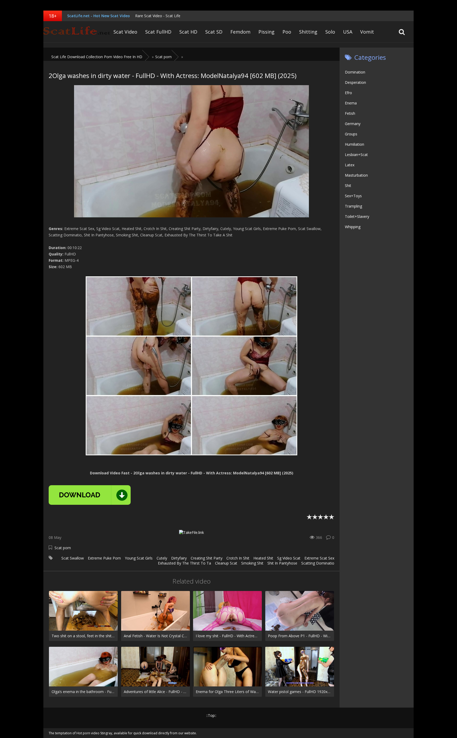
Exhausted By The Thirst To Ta (184, 563)
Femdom (240, 32)
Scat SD (213, 32)
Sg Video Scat (288, 558)
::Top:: (211, 715)
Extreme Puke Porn (104, 558)
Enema (351, 103)
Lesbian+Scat (356, 154)
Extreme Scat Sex (319, 558)
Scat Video (125, 32)
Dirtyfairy (179, 558)
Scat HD (188, 32)
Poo (286, 32)
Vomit (367, 32)
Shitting (308, 32)
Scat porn (62, 547)
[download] (90, 495)
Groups (351, 133)
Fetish (350, 113)
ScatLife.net (76, 31)
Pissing (266, 32)
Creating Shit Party (206, 558)
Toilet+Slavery (357, 216)
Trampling (353, 206)
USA (347, 32)
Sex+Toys (353, 195)
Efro (348, 92)
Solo (330, 32)
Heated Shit (263, 558)
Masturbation (356, 175)
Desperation (355, 82)
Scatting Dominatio (317, 563)
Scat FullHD (158, 32)
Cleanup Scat (226, 563)
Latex (349, 164)
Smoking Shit (252, 563)
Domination (355, 72)
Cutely (162, 558)
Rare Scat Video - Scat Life (157, 15)
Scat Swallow (72, 558)
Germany (352, 123)
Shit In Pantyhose (282, 563)
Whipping (352, 226)
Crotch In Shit (237, 558)
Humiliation (354, 144)
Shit (348, 185)
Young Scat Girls (139, 558)
